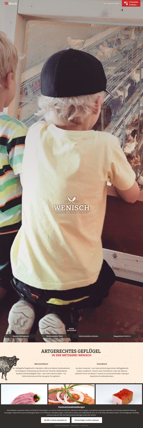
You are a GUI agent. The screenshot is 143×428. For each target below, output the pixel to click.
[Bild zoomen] (24, 401)
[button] (4, 171)
